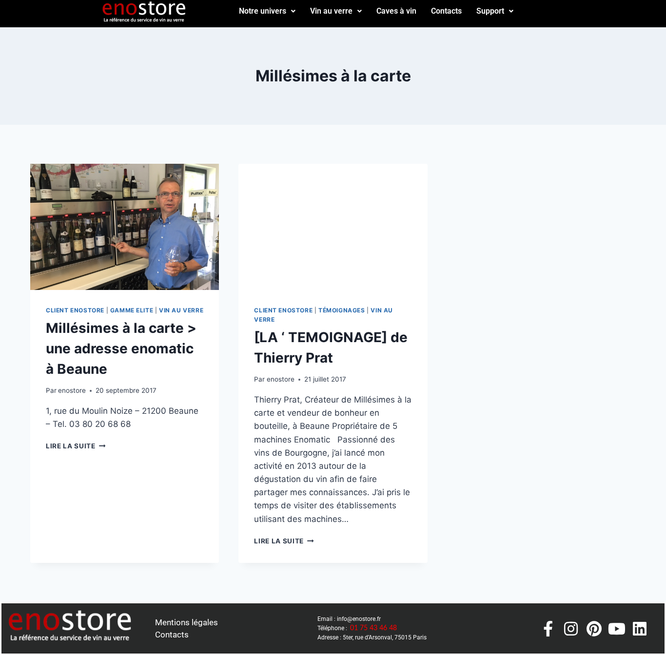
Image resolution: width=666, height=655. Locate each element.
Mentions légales (186, 622)
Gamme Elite (132, 310)
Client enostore (75, 310)
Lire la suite (75, 446)
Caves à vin (396, 11)
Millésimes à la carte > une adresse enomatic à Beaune (121, 348)
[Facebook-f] (548, 628)
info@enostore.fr (359, 619)
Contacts (446, 11)
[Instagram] (571, 628)
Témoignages (341, 310)
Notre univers (262, 11)
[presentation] (124, 226)
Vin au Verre (181, 310)
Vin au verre (331, 11)
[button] (267, 11)
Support (490, 11)
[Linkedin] (639, 628)
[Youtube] (617, 628)
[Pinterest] (594, 628)
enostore (72, 390)
